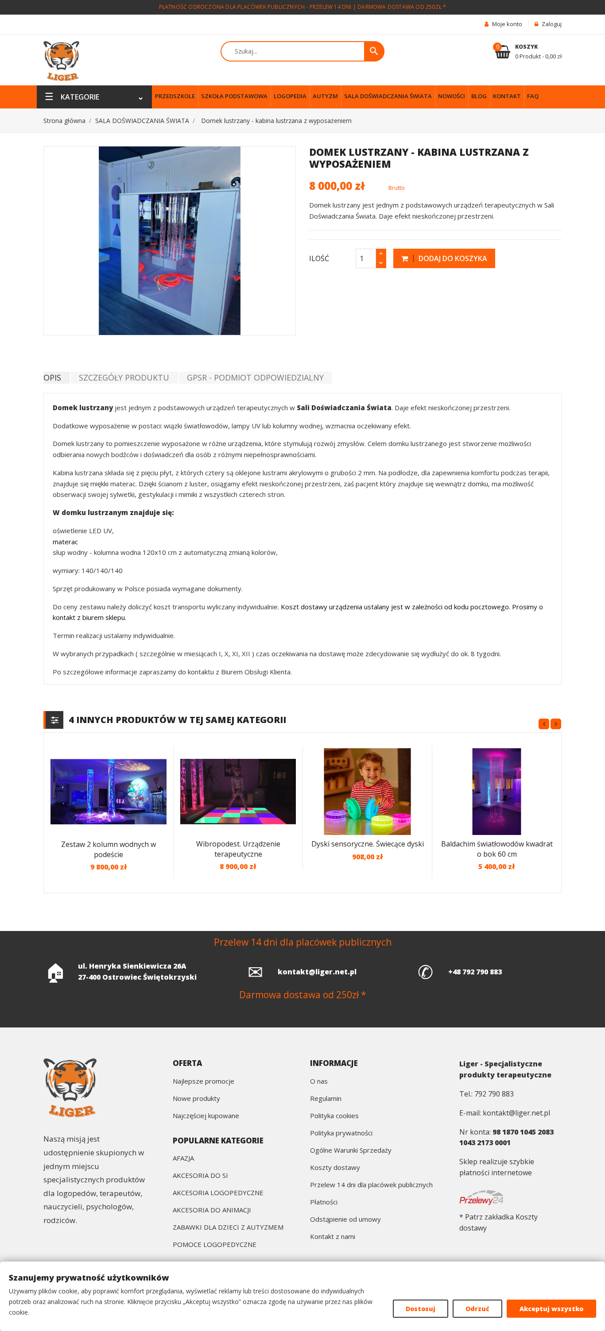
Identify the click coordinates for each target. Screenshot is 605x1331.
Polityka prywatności (341, 1133)
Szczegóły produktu (124, 377)
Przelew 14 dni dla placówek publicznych (371, 1185)
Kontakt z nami (332, 1237)
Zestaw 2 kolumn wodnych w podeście (108, 849)
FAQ (533, 96)
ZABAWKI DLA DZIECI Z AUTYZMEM (228, 1227)
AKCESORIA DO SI (200, 1176)
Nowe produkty (196, 1099)
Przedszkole (175, 96)
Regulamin (325, 1099)
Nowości (451, 96)
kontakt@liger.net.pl (317, 972)
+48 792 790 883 (475, 972)
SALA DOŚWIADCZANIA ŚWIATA (388, 96)
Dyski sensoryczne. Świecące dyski (367, 844)
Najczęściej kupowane (206, 1116)
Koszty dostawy (335, 1168)
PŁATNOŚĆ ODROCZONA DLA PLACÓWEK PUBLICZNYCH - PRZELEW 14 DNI (255, 7)
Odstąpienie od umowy (345, 1219)
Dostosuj (420, 1308)
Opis (52, 377)
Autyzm (325, 96)
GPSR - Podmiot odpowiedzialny (255, 377)
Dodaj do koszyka (452, 258)
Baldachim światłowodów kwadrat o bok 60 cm (497, 849)
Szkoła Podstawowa (234, 96)
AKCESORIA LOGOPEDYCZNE (218, 1193)
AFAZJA (183, 1158)
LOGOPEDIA (290, 96)
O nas (319, 1081)
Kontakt (507, 96)
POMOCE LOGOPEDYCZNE (214, 1245)
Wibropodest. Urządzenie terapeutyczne (238, 849)
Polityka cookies (334, 1116)
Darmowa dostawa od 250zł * (401, 7)
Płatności (323, 1202)
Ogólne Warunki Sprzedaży (351, 1150)
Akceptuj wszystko (551, 1308)
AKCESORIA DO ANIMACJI (212, 1210)
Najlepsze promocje (203, 1081)
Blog (479, 96)
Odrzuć (477, 1308)
